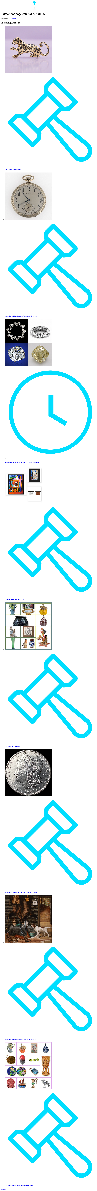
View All (3, 1189)
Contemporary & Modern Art (14, 599)
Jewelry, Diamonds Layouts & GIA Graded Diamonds (22, 462)
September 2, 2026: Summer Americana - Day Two (21, 1039)
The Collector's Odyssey (12, 746)
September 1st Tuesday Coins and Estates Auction (21, 892)
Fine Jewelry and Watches (13, 169)
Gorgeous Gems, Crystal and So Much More (19, 1185)
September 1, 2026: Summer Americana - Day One (21, 316)
